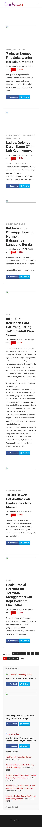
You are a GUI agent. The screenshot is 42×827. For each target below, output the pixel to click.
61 (28, 653)
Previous (6, 654)
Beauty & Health (14, 135)
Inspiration (28, 135)
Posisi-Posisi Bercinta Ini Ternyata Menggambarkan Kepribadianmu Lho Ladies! (19, 595)
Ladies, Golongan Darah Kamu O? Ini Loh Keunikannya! (20, 147)
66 (13, 658)
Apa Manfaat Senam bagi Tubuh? (21, 678)
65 (9, 658)
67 (17, 658)
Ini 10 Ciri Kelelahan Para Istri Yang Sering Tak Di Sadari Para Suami (20, 327)
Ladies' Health (13, 49)
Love (23, 49)
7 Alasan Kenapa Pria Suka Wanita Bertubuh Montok (19, 58)
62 (32, 653)
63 (37, 653)
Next (22, 659)
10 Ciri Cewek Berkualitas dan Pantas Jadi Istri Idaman (18, 501)
